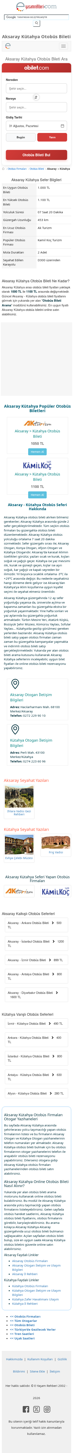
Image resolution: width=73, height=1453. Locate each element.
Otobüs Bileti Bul (36, 154)
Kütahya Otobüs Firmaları (30, 1286)
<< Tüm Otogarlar (23, 1321)
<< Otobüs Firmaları (25, 1316)
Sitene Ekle (37, 1371)
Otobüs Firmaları (17, 169)
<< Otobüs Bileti (22, 1325)
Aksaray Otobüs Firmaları (30, 1261)
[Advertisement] (36, 359)
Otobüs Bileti (37, 169)
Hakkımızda (14, 1359)
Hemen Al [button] (37, 452)
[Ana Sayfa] (3, 169)
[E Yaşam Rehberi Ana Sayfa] (36, 6)
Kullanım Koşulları (40, 1359)
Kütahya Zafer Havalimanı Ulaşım (35, 1299)
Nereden (12, 80)
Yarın (52, 137)
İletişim (55, 1371)
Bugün (21, 137)
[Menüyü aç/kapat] (63, 46)
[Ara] (36, 23)
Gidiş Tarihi (14, 117)
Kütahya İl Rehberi (25, 1303)
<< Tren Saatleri (22, 1334)
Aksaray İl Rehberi (25, 1274)
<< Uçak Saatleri (22, 1338)
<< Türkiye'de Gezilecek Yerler (33, 1329)
